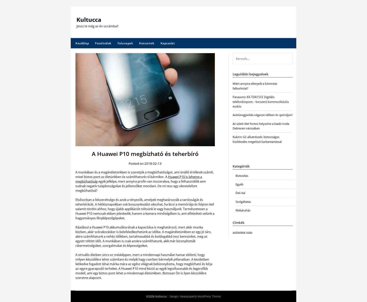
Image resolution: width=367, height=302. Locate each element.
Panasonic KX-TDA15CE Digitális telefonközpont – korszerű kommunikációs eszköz (261, 101)
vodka (249, 232)
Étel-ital (240, 193)
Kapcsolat (168, 43)
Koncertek (146, 43)
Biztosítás (241, 176)
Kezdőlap (82, 43)
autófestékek (239, 232)
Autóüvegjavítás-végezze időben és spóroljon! (262, 115)
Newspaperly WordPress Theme (200, 296)
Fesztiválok (103, 43)
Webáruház (242, 210)
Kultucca (88, 20)
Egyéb (239, 184)
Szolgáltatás (243, 202)
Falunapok (125, 43)
